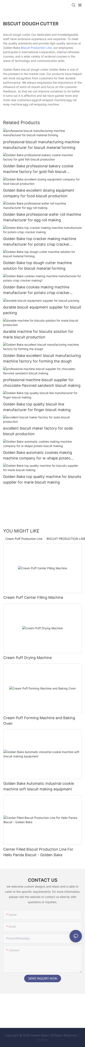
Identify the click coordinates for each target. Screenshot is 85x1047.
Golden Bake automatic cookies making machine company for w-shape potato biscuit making (37, 455)
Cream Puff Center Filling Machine (33, 597)
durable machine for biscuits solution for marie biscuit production (38, 334)
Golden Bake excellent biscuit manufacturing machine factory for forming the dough (42, 358)
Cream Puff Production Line (23, 538)
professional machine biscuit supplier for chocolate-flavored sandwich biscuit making (41, 383)
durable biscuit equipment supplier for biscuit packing (42, 310)
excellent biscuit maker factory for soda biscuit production (38, 431)
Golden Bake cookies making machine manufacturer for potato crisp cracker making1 (36, 290)
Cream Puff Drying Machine (27, 657)
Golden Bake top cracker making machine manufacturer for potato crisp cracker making (39, 241)
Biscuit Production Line (36, 47)
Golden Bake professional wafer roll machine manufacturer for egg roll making (42, 217)
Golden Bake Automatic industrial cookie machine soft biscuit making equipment (38, 786)
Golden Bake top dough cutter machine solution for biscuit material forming (37, 266)
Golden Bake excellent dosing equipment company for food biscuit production (38, 193)
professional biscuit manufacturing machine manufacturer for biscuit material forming (41, 145)
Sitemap (42, 1039)
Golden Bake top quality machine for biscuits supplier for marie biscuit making (42, 479)
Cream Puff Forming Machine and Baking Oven (39, 721)
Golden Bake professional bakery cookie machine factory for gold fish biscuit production (38, 169)
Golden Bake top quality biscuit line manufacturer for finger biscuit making (37, 407)
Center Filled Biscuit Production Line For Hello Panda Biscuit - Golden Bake (38, 852)
